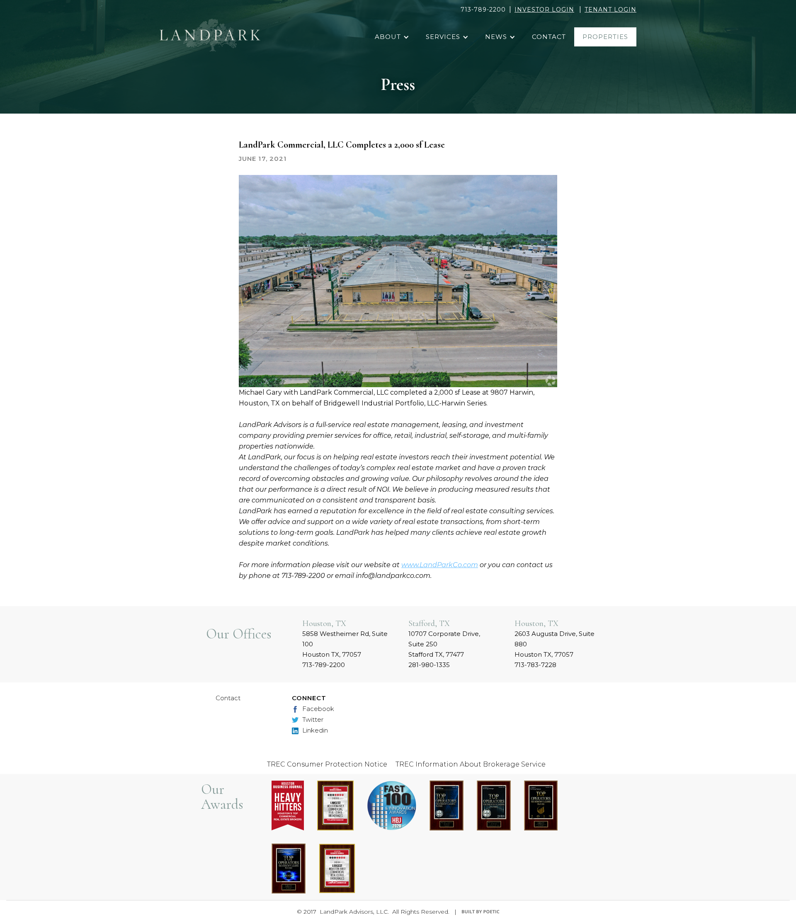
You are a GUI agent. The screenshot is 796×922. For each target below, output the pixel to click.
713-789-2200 (483, 9)
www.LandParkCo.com (439, 565)
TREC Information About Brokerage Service (471, 764)
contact (549, 37)
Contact (228, 698)
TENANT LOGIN (610, 9)
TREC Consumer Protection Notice (327, 764)
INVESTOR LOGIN (544, 9)
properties (605, 37)
